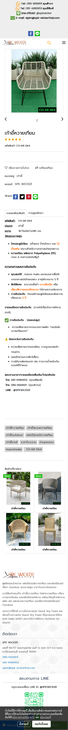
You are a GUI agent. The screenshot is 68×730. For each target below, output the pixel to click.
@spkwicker (44, 13)
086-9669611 (34, 3)
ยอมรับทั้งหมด (41, 724)
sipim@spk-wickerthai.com (18, 668)
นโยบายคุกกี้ (45, 717)
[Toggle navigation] (63, 42)
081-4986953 (34, 8)
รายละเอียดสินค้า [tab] (15, 213)
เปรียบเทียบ (45, 168)
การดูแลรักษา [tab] (35, 213)
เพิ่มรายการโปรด (18, 168)
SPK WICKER (23, 184)
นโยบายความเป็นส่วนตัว (23, 717)
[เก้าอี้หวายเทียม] (34, 81)
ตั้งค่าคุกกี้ (23, 724)
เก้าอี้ (19, 176)
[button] (48, 43)
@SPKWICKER (21, 390)
